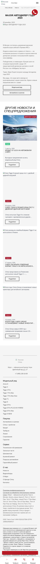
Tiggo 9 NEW (7, 414)
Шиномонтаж (7, 453)
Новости (6, 470)
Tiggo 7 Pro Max (8, 393)
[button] (37, 3)
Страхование (7, 436)
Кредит (5, 428)
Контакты (6, 482)
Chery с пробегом (9, 425)
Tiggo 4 (5, 387)
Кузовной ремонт (9, 456)
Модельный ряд (17, 87)
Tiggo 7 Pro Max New (10, 396)
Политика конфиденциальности (14, 490)
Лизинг (5, 434)
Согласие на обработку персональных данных (19, 492)
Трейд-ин (6, 431)
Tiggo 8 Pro (7, 405)
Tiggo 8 (5, 402)
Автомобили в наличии (17, 93)
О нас (5, 467)
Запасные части (8, 450)
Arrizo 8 (5, 384)
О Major (5, 476)
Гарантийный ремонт (10, 462)
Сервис (6, 444)
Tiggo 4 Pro (7, 390)
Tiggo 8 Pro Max (8, 411)
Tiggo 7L (6, 399)
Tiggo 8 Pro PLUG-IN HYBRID (13, 408)
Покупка (6, 419)
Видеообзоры (7, 473)
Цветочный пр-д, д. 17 (20, 369)
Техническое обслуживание (12, 447)
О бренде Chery (8, 479)
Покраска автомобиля (10, 459)
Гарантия (6, 439)
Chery (5, 495)
